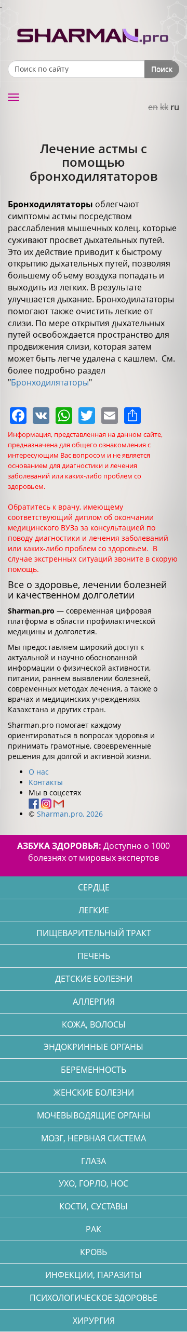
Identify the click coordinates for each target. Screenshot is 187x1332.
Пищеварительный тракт (93, 933)
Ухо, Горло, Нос (93, 1183)
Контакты (46, 782)
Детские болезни (93, 978)
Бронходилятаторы (50, 382)
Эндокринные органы (93, 1047)
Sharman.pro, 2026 (70, 814)
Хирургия (94, 1320)
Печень (93, 956)
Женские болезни (94, 1092)
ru (174, 107)
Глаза (93, 1161)
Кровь (93, 1252)
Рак (93, 1229)
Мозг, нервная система (93, 1138)
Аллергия (94, 1001)
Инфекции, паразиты (93, 1275)
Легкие (93, 910)
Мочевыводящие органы (94, 1115)
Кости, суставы (93, 1206)
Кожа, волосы (94, 1024)
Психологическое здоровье (93, 1297)
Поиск (161, 69)
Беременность (93, 1069)
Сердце (94, 887)
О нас (39, 772)
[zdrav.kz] (93, 34)
